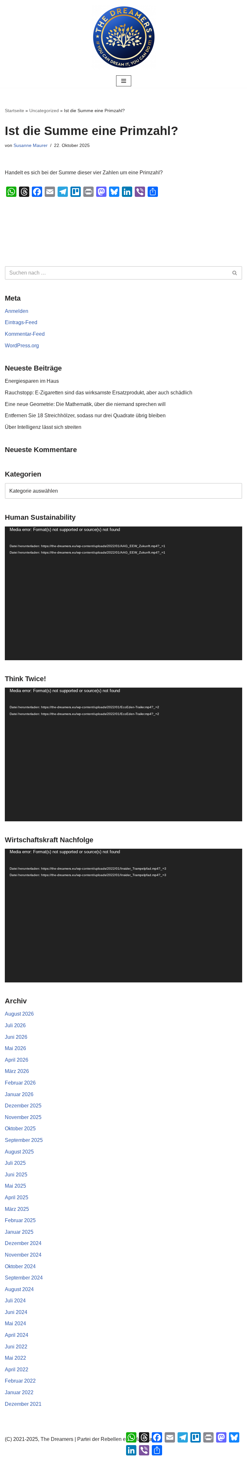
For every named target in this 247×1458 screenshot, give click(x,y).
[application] (123, 593)
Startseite (14, 110)
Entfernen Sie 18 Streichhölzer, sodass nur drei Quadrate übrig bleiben (85, 415)
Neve (91, 1451)
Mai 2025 (15, 1186)
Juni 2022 (16, 1346)
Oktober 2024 (20, 1266)
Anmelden (16, 311)
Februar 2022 (20, 1381)
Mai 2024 (15, 1323)
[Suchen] (235, 273)
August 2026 (19, 1014)
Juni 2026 (16, 1037)
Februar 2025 (20, 1220)
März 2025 (17, 1209)
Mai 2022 (15, 1358)
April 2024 (16, 1335)
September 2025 (24, 1140)
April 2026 (16, 1060)
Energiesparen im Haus (32, 381)
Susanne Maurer (31, 145)
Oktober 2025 (20, 1128)
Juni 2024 (16, 1312)
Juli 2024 (15, 1300)
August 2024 (19, 1289)
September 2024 (24, 1277)
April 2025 (16, 1197)
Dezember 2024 (23, 1243)
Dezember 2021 (23, 1404)
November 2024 (23, 1255)
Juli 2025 (15, 1163)
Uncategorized (44, 110)
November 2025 (23, 1117)
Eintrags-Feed (21, 322)
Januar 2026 (19, 1094)
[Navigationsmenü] (123, 80)
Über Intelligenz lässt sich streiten (43, 427)
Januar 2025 (19, 1232)
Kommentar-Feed (25, 334)
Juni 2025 (16, 1174)
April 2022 (16, 1369)
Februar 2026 (20, 1083)
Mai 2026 (15, 1048)
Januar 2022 (19, 1392)
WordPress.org (22, 345)
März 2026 (17, 1071)
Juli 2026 (15, 1025)
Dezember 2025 (23, 1105)
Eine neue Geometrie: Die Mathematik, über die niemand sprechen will (85, 404)
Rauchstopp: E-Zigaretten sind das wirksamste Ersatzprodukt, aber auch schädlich (98, 392)
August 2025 (19, 1151)
